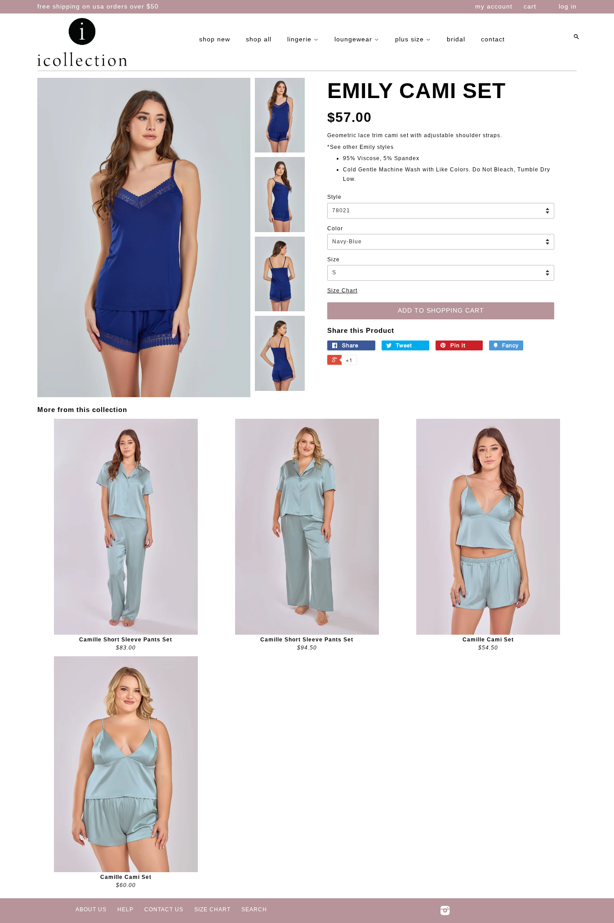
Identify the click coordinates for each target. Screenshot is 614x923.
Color (335, 228)
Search (254, 909)
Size (333, 259)
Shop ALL (258, 39)
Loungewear (354, 39)
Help (125, 909)
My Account (493, 6)
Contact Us (163, 909)
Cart (530, 6)
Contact (493, 39)
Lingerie (300, 39)
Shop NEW (214, 39)
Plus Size (410, 39)
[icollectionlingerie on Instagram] (445, 913)
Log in (568, 6)
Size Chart (342, 290)
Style (334, 197)
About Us (91, 909)
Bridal (456, 39)
